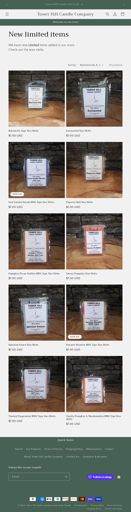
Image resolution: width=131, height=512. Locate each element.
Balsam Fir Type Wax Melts (24, 131)
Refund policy (94, 449)
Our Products (33, 449)
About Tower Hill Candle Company (43, 456)
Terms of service (114, 505)
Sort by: (72, 65)
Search (19, 449)
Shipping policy (94, 509)
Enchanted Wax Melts (78, 131)
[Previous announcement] (6, 4)
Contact (109, 449)
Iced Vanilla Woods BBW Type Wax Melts (31, 202)
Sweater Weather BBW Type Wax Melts (87, 345)
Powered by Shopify (62, 505)
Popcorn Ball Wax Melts (79, 202)
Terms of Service (53, 449)
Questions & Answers (95, 456)
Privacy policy (97, 505)
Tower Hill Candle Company (39, 505)
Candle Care (72, 456)
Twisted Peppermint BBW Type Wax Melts (32, 416)
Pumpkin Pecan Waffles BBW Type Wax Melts (34, 273)
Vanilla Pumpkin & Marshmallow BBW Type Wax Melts (93, 418)
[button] (7, 14)
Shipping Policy (74, 449)
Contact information (113, 509)
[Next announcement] (124, 4)
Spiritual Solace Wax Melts (24, 345)
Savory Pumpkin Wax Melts (81, 273)
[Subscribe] (66, 477)
